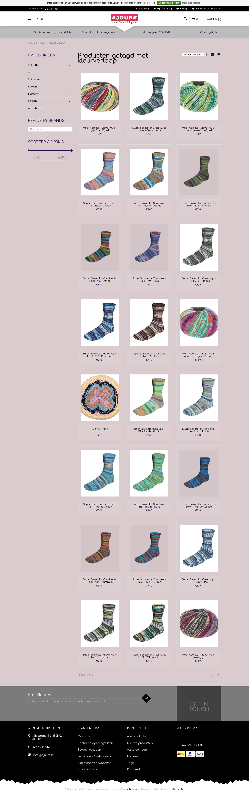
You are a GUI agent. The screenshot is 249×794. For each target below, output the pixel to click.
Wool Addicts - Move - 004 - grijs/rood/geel (99, 129)
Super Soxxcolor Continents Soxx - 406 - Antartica (199, 505)
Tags (42, 43)
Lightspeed (132, 789)
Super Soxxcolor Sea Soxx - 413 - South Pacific (149, 505)
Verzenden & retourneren (95, 756)
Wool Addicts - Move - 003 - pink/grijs (198, 656)
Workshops (35, 108)
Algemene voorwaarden (94, 763)
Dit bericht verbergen (169, 3)
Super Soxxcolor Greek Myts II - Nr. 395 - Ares (149, 355)
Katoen (32, 86)
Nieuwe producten (140, 743)
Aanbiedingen (137, 749)
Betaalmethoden (89, 749)
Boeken (32, 101)
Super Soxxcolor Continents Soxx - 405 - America (199, 204)
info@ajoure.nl (43, 755)
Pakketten (34, 65)
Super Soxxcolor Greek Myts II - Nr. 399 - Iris (199, 580)
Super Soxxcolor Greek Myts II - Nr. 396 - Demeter (100, 656)
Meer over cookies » (192, 3)
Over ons (84, 736)
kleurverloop (57, 43)
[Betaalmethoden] (181, 754)
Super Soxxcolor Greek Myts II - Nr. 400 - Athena (149, 129)
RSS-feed (133, 769)
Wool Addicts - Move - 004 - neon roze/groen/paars (198, 355)
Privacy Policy (87, 769)
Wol (30, 72)
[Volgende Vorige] (218, 675)
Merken (132, 756)
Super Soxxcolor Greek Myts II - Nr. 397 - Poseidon (100, 355)
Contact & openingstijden (95, 743)
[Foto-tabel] (213, 55)
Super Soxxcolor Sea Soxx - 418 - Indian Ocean (99, 204)
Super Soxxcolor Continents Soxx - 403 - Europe (149, 580)
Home (31, 43)
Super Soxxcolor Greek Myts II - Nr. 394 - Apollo (149, 656)
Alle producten (137, 736)
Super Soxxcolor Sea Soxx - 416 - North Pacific (198, 430)
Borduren (33, 94)
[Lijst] (218, 55)
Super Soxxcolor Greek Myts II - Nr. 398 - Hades (199, 279)
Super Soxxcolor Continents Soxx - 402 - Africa (100, 279)
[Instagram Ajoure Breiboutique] (198, 737)
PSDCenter (178, 789)
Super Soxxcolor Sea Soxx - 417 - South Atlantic (149, 430)
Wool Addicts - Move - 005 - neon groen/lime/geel (198, 129)
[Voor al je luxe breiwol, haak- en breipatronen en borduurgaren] (124, 19)
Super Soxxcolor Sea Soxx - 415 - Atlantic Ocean (99, 505)
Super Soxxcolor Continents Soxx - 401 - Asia (149, 279)
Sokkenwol (34, 79)
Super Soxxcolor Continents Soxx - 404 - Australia (100, 580)
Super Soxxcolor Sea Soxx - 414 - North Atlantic (149, 204)
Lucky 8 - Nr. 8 (99, 429)
